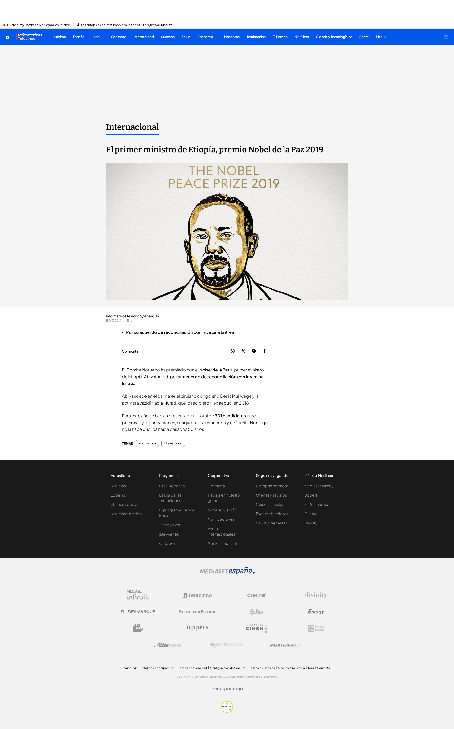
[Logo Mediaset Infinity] (138, 595)
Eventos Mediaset (272, 513)
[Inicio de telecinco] (7, 36)
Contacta (216, 485)
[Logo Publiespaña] (227, 645)
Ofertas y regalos (271, 495)
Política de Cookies (262, 668)
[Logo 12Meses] (316, 628)
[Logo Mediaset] (227, 573)
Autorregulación (222, 509)
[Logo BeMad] (138, 628)
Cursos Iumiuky (269, 504)
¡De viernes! (169, 534)
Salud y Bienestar (271, 522)
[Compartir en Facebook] (264, 351)
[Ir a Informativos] (29, 37)
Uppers (311, 495)
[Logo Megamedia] (229, 689)
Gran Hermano (172, 485)
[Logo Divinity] (316, 595)
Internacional (132, 127)
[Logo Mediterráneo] (286, 645)
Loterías (118, 495)
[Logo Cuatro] (256, 595)
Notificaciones (221, 519)
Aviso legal (131, 668)
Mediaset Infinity (319, 485)
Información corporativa (158, 668)
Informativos (147, 443)
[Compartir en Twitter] (243, 351)
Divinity (311, 522)
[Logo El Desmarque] (138, 611)
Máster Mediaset (222, 543)
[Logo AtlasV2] (168, 645)
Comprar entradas (272, 485)
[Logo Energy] (316, 612)
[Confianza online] (227, 711)
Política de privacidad (192, 668)
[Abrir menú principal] (446, 36)
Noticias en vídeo (126, 513)
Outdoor (167, 543)
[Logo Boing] (256, 612)
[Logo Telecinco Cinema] (257, 628)
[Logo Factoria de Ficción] (197, 612)
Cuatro (310, 513)
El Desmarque (316, 504)
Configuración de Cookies (227, 668)
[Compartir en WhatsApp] (232, 351)
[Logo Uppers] (197, 628)
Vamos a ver (169, 524)
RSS (311, 668)
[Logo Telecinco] (197, 595)
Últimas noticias (125, 504)
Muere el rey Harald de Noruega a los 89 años (39, 25)
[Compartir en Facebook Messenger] (254, 351)
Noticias (118, 485)
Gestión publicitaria (291, 668)
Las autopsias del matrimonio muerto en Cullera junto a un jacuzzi (127, 25)
